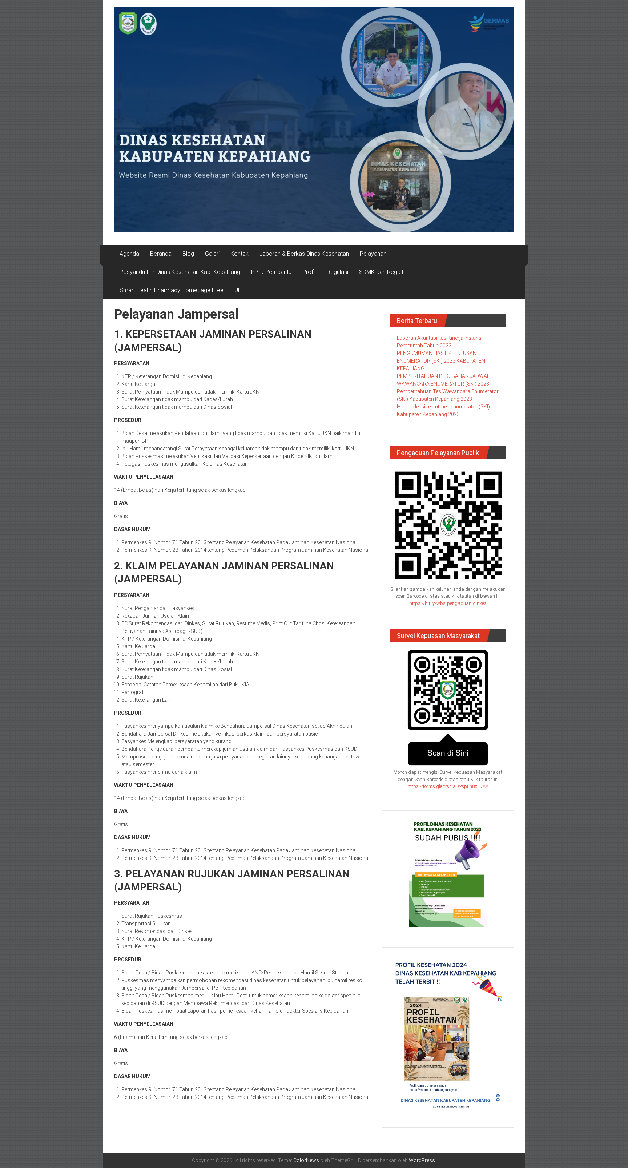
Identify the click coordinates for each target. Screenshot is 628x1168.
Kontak (239, 253)
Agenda (129, 253)
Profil (309, 271)
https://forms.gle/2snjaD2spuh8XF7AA (448, 786)
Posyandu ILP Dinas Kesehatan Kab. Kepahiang (180, 271)
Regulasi (337, 271)
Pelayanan (373, 253)
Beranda (161, 253)
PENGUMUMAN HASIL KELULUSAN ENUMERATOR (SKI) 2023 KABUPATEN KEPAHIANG (441, 360)
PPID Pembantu (271, 271)
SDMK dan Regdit (381, 271)
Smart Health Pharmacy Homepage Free (172, 290)
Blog (188, 253)
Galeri (212, 253)
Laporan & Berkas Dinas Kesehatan (304, 253)
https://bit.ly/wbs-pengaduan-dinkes (448, 603)
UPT (239, 290)
